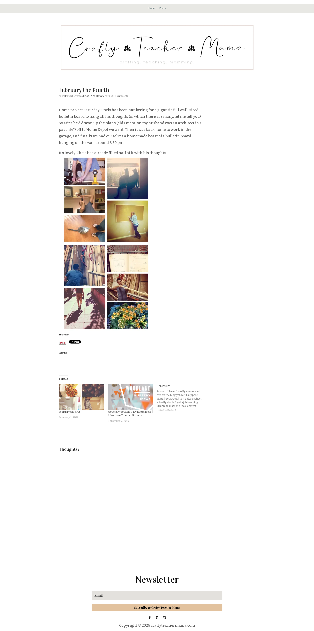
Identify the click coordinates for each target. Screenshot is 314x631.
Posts (162, 8)
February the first (69, 411)
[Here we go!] (181, 398)
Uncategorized (105, 96)
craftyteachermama (72, 96)
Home (151, 8)
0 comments (121, 96)
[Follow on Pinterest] (157, 618)
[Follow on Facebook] (150, 618)
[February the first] (81, 397)
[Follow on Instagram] (164, 618)
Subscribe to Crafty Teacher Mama (157, 607)
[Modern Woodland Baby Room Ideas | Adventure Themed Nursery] (130, 397)
